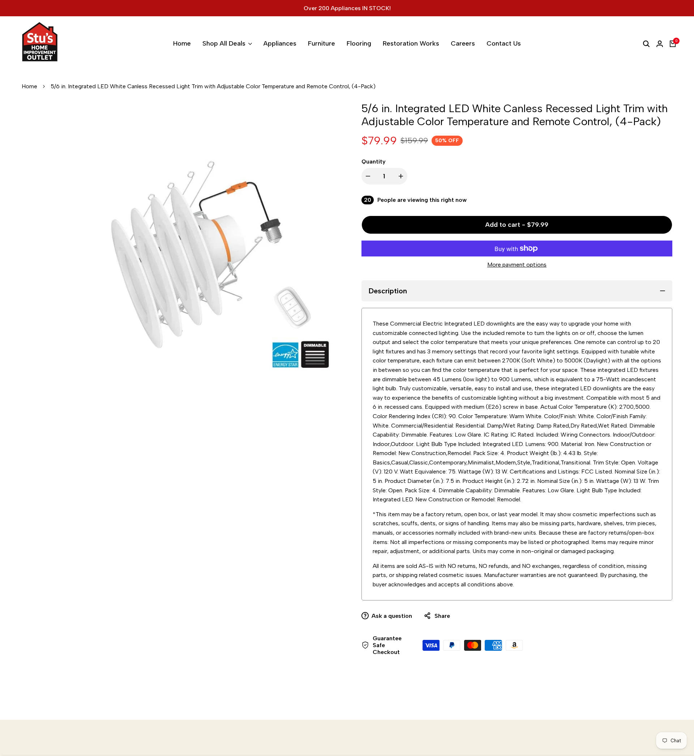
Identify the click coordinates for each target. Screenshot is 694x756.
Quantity (373, 161)
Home (29, 86)
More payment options (517, 264)
